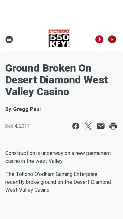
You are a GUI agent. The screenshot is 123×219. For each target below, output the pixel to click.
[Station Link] (59, 39)
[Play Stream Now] (112, 39)
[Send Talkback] (99, 39)
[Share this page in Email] (100, 126)
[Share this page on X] (88, 126)
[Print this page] (113, 126)
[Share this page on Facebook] (75, 126)
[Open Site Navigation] (9, 39)
